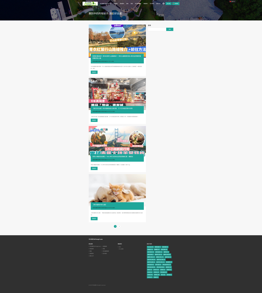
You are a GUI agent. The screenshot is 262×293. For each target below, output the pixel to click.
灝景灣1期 (150, 254)
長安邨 (156, 269)
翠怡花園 (158, 264)
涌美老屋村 (158, 252)
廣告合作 (158, 3)
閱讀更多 (94, 72)
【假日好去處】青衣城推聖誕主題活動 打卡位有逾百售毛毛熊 (112, 108)
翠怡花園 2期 (151, 267)
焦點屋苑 (122, 3)
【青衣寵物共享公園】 (99, 205)
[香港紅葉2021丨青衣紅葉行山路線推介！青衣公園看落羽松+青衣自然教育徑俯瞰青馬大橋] (117, 41)
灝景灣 (166, 252)
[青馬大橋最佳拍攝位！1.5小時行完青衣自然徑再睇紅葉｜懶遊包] (117, 142)
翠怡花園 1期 (167, 264)
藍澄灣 (168, 267)
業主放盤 (168, 3)
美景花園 (151, 264)
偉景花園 (158, 247)
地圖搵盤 (115, 3)
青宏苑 (150, 272)
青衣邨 (150, 277)
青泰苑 (150, 274)
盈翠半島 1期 (151, 259)
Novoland (150, 247)
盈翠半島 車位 (160, 262)
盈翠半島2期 (151, 262)
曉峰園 (156, 249)
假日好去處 (104, 61)
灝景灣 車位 (159, 257)
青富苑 (156, 272)
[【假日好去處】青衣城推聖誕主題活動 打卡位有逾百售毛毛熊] (117, 94)
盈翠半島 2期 (161, 259)
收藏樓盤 (176, 3)
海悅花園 (164, 249)
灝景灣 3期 (151, 257)
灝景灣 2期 (167, 254)
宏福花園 (165, 247)
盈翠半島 (168, 257)
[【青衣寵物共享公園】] (117, 190)
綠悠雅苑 (169, 262)
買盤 (127, 3)
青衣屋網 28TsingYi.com (105, 3)
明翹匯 (150, 249)
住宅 (120, 247)
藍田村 (150, 269)
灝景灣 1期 (158, 254)
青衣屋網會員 (138, 3)
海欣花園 (151, 252)
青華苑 (156, 274)
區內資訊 (152, 3)
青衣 (163, 274)
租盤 (132, 3)
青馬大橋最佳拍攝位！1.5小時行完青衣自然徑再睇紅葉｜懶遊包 (112, 156)
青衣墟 (169, 274)
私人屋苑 (121, 249)
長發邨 (162, 269)
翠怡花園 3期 (160, 267)
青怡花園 (163, 272)
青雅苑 (156, 277)
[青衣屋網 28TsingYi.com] (90, 5)
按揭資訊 (145, 3)
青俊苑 (169, 269)
